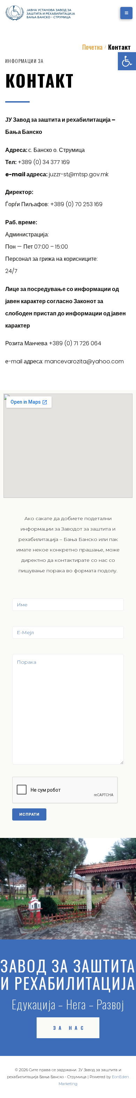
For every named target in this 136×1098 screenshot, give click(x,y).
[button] (127, 61)
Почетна (92, 46)
